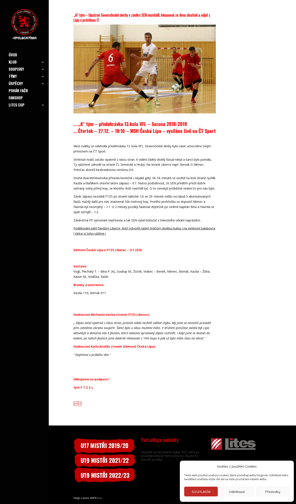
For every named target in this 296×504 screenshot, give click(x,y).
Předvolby (272, 491)
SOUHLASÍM (201, 491)
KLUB (13, 63)
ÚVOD (13, 55)
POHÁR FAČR (18, 91)
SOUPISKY (16, 70)
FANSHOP (16, 98)
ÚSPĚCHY (16, 84)
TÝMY (13, 77)
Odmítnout (237, 491)
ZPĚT (77, 404)
